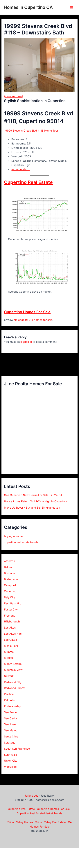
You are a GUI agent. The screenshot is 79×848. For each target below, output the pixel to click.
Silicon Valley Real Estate (50, 822)
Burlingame (11, 579)
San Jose (10, 724)
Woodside (10, 766)
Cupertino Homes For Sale (27, 312)
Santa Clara (11, 736)
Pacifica (9, 694)
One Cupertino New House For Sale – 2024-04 (33, 495)
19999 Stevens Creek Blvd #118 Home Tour (31, 130)
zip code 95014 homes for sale (33, 320)
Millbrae (9, 652)
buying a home (13, 536)
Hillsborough (12, 621)
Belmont (9, 567)
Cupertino (10, 591)
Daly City (9, 597)
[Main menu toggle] (71, 7)
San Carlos (11, 718)
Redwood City (13, 682)
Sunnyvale (10, 754)
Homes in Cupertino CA (28, 7)
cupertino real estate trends (21, 542)
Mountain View (13, 670)
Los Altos (10, 627)
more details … (20, 169)
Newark (9, 676)
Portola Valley (12, 706)
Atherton (9, 561)
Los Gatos (10, 639)
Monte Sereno (13, 664)
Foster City (11, 609)
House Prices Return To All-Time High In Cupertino (35, 501)
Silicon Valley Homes (20, 822)
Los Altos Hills (13, 633)
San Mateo (10, 730)
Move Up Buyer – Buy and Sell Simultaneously (32, 507)
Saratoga (9, 742)
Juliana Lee (31, 795)
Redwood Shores (15, 688)
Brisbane (9, 573)
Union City (10, 760)
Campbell (10, 585)
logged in (26, 341)
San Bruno (10, 712)
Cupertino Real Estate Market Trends (39, 813)
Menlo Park (11, 646)
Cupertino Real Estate (28, 182)
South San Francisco (17, 748)
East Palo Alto (12, 603)
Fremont (9, 615)
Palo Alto (9, 700)
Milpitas (9, 657)
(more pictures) (13, 96)
